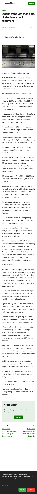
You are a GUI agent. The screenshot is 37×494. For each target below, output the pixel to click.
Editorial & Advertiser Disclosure (15, 37)
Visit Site (18, 417)
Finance (4, 10)
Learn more (5, 485)
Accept (22, 490)
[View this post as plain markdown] (31, 27)
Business (31, 3)
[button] (2, 3)
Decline (31, 490)
